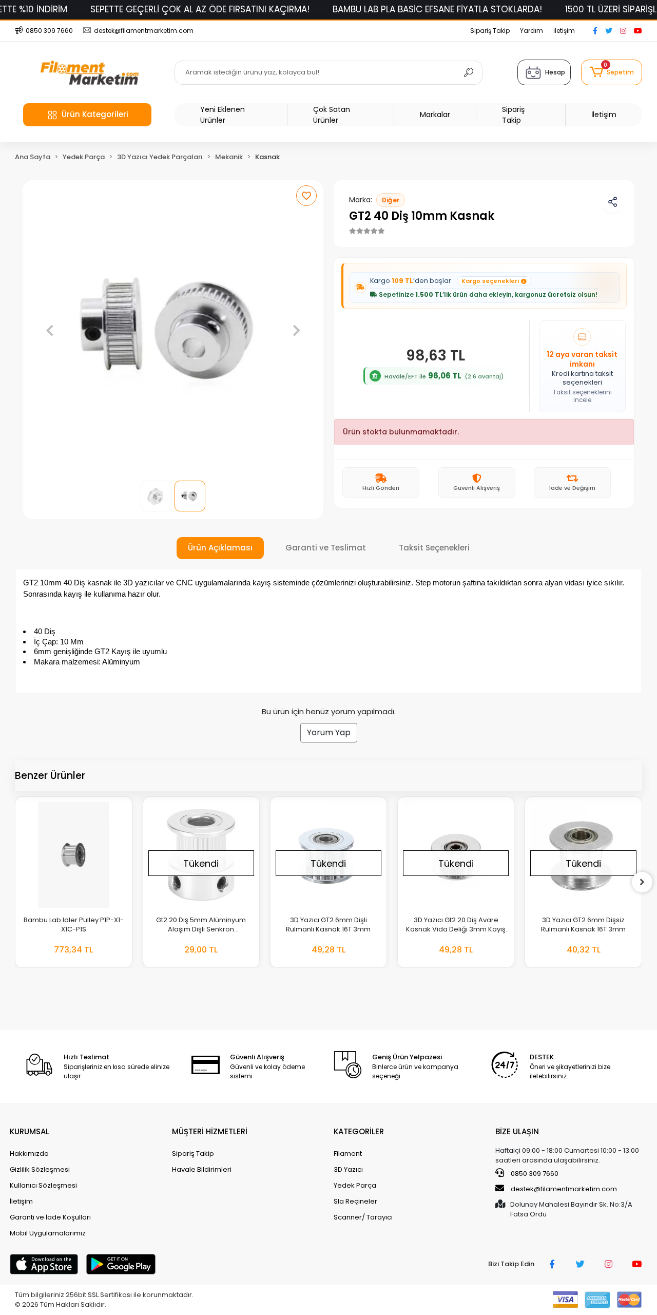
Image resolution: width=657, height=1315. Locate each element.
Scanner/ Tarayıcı (363, 1217)
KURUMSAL (29, 1131)
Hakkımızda (29, 1153)
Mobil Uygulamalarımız (48, 1233)
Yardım (531, 30)
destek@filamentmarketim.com (564, 1189)
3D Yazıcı (348, 1169)
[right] (642, 882)
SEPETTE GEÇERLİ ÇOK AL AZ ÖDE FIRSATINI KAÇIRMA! (200, 9)
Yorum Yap (329, 732)
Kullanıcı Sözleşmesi (43, 1185)
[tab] (220, 548)
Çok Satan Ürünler (331, 114)
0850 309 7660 (533, 1173)
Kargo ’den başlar (444, 280)
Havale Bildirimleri (201, 1169)
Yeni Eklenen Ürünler (222, 114)
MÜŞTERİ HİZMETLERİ (209, 1131)
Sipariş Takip (490, 30)
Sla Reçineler (355, 1201)
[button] (611, 72)
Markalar (435, 114)
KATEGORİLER (359, 1131)
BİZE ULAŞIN (517, 1131)
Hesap (555, 72)
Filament (348, 1153)
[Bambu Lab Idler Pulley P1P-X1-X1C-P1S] (73, 855)
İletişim (564, 30)
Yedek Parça (355, 1185)
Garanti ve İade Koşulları (50, 1217)
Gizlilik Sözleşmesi (40, 1169)
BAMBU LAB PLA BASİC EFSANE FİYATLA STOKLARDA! (437, 9)
